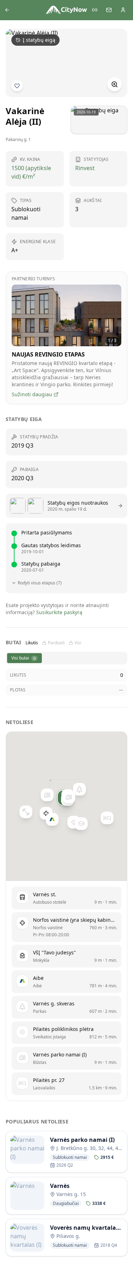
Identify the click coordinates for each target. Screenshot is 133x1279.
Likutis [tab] (32, 643)
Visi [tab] (77, 643)
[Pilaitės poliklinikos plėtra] (73, 822)
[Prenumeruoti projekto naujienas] (17, 85)
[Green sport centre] (26, 812)
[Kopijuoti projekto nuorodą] (94, 10)
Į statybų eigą (39, 40)
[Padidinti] (114, 84)
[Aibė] (52, 819)
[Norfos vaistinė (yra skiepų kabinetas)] (46, 813)
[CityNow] (66, 10)
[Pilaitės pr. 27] (107, 818)
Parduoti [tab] (56, 643)
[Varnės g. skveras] (79, 789)
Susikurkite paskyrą (59, 612)
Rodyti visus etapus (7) (40, 583)
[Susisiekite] (109, 10)
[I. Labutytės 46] (46, 795)
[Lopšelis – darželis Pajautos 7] (81, 823)
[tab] (24, 658)
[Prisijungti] (123, 10)
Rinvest (85, 168)
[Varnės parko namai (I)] (68, 797)
